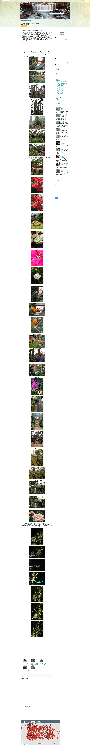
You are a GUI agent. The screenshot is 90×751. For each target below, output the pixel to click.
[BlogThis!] (30, 674)
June (58, 98)
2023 (57, 68)
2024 (57, 67)
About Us (22, 19)
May (57, 99)
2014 (57, 79)
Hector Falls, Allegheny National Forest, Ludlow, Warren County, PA (63, 170)
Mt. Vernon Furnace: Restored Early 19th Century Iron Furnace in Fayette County (35, 670)
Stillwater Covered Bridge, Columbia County (26, 663)
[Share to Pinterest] (34, 674)
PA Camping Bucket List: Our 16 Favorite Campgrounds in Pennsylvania (63, 156)
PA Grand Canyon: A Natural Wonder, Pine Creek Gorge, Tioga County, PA (64, 115)
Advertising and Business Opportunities (26, 20)
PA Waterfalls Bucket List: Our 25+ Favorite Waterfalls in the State (64, 129)
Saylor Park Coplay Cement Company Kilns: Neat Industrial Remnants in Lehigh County (43, 663)
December (58, 80)
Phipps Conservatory (29, 32)
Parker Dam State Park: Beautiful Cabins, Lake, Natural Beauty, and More (64, 149)
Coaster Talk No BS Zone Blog (60, 61)
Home (37, 704)
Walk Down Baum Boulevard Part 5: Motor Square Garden (62, 93)
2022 (57, 69)
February (58, 103)
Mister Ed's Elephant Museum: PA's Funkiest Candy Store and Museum (64, 122)
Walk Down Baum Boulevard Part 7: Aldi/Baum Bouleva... (62, 89)
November (58, 94)
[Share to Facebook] (32, 674)
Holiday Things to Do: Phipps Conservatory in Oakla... (61, 85)
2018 (57, 74)
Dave (58, 180)
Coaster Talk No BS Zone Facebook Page (62, 62)
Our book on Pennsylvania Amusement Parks (50, 19)
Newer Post (23, 704)
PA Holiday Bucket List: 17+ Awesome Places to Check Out (64, 142)
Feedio (63, 34)
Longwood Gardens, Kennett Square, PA (62, 83)
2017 (57, 75)
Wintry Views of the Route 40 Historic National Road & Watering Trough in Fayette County (35, 663)
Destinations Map (41, 19)
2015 (57, 78)
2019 (57, 73)
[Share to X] (31, 674)
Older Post (50, 704)
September (58, 97)
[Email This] (29, 674)
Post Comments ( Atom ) (28, 706)
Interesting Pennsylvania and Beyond (45, 4)
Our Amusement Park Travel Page (61, 19)
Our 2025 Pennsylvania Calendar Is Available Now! (31, 19)
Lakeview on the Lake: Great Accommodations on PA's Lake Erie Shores (64, 163)
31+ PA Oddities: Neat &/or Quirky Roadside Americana (64, 135)
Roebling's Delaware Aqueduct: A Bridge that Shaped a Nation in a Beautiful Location (26, 670)
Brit (57, 179)
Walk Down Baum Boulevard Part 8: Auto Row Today (62, 87)
